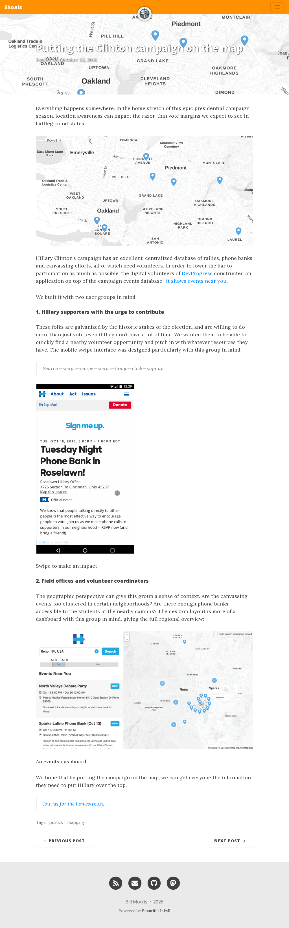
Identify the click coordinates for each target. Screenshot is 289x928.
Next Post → (230, 840)
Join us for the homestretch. (73, 803)
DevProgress (197, 273)
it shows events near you (196, 281)
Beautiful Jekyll (156, 910)
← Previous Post (64, 840)
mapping (75, 822)
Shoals (13, 7)
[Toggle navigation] (277, 7)
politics (56, 822)
